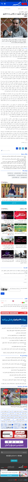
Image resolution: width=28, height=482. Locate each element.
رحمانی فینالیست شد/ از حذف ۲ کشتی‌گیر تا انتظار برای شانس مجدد (14, 367)
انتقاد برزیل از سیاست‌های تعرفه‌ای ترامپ (19, 346)
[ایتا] (7, 456)
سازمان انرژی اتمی (17, 173)
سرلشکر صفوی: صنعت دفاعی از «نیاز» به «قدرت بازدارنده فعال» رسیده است (13, 349)
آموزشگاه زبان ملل (7, 419)
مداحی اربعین (4, 413)
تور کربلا (18, 413)
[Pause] (2, 197)
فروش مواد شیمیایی (5, 415)
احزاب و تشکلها (20, 8)
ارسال (3, 293)
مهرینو (14, 421)
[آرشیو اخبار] (9, 456)
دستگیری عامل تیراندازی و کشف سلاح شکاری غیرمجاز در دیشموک (14, 352)
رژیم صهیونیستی (24, 177)
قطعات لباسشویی (18, 417)
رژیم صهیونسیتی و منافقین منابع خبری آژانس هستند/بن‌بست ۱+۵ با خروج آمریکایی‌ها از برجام (14, 159)
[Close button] (27, 470)
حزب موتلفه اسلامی (15, 177)
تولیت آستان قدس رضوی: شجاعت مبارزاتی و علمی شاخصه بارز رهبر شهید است (14, 364)
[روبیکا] (13, 456)
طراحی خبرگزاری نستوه (21, 480)
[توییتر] (15, 456)
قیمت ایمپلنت (24, 417)
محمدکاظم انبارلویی (11, 175)
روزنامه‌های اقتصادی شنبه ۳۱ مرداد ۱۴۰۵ (18, 407)
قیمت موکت (24, 413)
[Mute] (4, 197)
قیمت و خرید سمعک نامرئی (22, 421)
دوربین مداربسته (24, 415)
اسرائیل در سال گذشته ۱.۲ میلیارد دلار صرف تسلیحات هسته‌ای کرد (14, 165)
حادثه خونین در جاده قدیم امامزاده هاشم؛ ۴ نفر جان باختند (15, 357)
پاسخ (2, 302)
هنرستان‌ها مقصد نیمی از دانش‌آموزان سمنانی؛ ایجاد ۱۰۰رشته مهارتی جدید (14, 343)
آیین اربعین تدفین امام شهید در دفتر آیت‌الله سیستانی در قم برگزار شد (13, 383)
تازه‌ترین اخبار (24, 326)
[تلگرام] (21, 456)
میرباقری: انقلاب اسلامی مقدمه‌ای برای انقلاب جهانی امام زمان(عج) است (14, 360)
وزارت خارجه (24, 173)
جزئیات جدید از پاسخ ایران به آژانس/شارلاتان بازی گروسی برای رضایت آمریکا (14, 157)
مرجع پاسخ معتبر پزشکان (14, 415)
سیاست (25, 8)
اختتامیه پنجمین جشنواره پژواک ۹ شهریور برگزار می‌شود (16, 330)
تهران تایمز (9, 421)
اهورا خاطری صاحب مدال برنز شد (20, 377)
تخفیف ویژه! (9, 475)
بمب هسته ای (10, 173)
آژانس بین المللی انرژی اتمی (22, 175)
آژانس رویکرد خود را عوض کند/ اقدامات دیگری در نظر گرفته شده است (14, 167)
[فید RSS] (11, 456)
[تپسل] (2, 182)
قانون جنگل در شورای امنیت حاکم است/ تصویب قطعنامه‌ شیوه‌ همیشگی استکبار (13, 163)
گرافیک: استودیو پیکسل (11, 480)
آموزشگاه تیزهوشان (10, 417)
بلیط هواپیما (3, 417)
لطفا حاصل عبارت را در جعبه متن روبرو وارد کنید (18, 288)
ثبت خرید (14, 203)
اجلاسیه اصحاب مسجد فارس (21, 333)
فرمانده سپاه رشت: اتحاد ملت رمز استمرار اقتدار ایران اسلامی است (14, 372)
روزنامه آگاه (3, 421)
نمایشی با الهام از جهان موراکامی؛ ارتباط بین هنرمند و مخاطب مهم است (13, 338)
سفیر (11, 411)
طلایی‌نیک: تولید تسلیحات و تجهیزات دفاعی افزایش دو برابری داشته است (14, 380)
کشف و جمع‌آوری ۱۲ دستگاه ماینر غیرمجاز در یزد (18, 340)
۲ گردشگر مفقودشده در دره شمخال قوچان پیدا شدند (17, 335)
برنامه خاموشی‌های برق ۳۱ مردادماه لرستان (18, 370)
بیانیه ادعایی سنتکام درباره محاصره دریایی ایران (18, 375)
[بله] (19, 456)
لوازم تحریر (25, 411)
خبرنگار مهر (25, 48)
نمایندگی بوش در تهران (20, 419)
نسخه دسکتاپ (14, 460)
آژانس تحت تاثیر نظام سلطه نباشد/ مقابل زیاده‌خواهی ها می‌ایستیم (14, 161)
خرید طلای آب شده (4, 411)
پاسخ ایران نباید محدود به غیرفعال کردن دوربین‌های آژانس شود (15, 168)
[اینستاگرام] (17, 456)
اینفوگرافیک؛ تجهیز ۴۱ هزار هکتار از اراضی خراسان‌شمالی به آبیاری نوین (14, 328)
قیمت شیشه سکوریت (17, 411)
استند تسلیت (11, 413)
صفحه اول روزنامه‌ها (22, 386)
